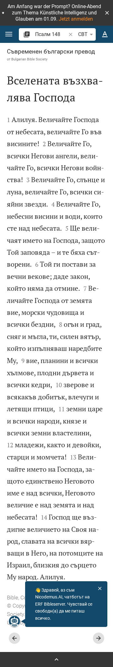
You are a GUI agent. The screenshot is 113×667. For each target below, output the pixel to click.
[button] (107, 13)
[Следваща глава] (98, 638)
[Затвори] (100, 588)
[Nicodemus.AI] (14, 621)
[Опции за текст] (105, 34)
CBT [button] (83, 34)
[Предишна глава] (14, 638)
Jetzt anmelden (76, 19)
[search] (51, 34)
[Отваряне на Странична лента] (56, 659)
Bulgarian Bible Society (29, 59)
